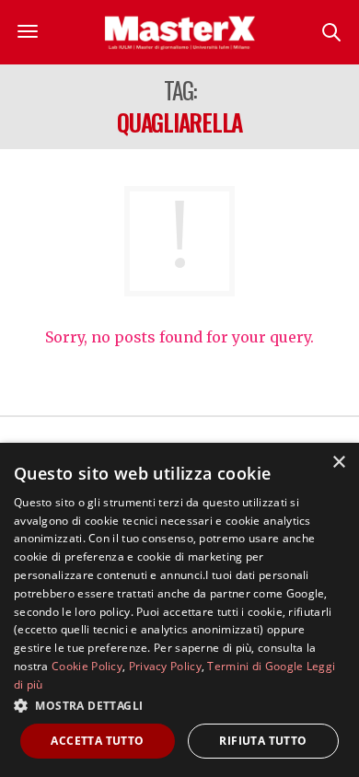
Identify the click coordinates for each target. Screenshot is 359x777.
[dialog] (179, 610)
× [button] (338, 463)
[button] (179, 705)
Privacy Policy (165, 666)
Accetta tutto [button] (97, 740)
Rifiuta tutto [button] (263, 740)
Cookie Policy (87, 666)
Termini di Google (255, 666)
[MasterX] (179, 32)
